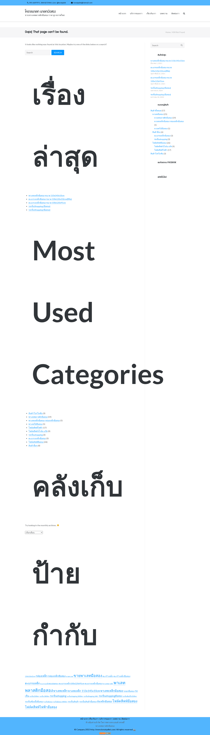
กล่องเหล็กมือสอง (57, 676)
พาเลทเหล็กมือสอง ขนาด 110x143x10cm (46, 195)
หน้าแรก (122, 13)
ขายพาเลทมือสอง (88, 675)
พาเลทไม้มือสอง (35, 424)
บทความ (163, 13)
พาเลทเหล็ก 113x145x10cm (84, 690)
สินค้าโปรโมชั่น (36, 413)
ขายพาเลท (69, 676)
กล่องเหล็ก (41, 676)
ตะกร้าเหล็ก (108, 676)
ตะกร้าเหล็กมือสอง (122, 676)
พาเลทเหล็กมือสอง (111, 690)
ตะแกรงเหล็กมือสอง (37, 438)
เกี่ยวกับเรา (151, 13)
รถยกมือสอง (129, 691)
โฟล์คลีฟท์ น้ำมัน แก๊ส (38, 431)
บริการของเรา (136, 13)
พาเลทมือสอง (157, 114)
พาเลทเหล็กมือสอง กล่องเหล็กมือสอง (44, 420)
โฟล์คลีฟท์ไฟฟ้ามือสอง (41, 707)
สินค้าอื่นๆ (33, 445)
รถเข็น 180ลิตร (45, 696)
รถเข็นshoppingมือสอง (110, 696)
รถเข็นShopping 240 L (91, 696)
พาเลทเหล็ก (60, 690)
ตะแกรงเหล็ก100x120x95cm (71, 683)
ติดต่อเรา (175, 13)
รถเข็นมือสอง (48, 702)
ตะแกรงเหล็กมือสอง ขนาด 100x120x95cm (47, 202)
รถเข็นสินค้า (73, 701)
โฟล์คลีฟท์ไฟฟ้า (36, 427)
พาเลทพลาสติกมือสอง (38, 417)
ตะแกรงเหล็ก (32, 683)
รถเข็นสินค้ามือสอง (88, 701)
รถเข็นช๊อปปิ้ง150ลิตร (130, 696)
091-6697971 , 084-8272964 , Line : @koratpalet (47, 3)
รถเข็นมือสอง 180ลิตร (60, 702)
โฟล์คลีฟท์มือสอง (124, 701)
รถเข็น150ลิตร (34, 696)
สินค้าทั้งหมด (156, 110)
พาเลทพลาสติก (108, 684)
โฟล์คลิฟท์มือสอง (36, 442)
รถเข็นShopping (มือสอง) (39, 206)
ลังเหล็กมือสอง (104, 701)
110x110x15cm (30, 676)
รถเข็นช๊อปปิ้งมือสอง (34, 701)
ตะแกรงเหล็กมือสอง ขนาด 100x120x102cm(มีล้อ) (50, 199)
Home (168, 32)
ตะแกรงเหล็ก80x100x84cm (49, 684)
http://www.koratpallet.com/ (103, 729)
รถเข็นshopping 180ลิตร (75, 696)
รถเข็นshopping (36, 435)
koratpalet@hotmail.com (83, 3)
